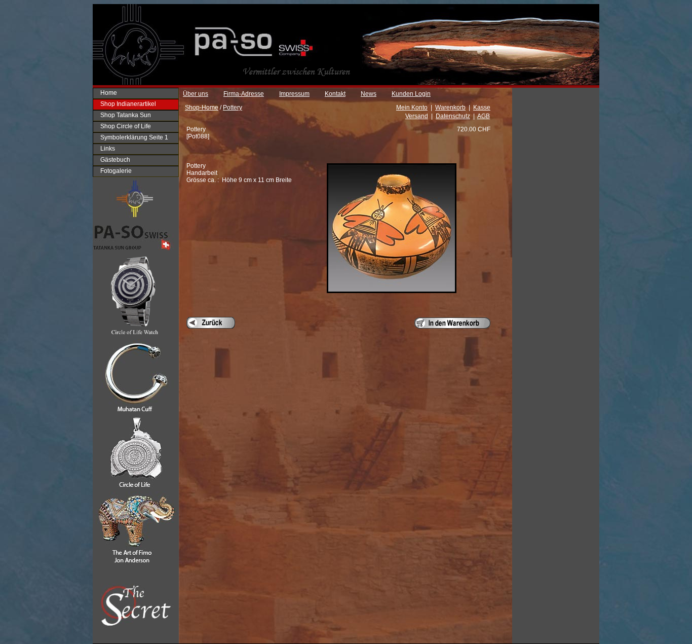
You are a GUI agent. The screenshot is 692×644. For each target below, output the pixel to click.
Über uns (195, 93)
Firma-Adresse (243, 93)
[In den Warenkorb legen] (452, 323)
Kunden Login (411, 93)
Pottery (232, 107)
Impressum (294, 93)
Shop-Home (201, 107)
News (368, 93)
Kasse (481, 107)
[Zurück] (210, 323)
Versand (416, 116)
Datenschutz (453, 116)
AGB (483, 116)
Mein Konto (412, 107)
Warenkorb (450, 107)
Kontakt (335, 93)
